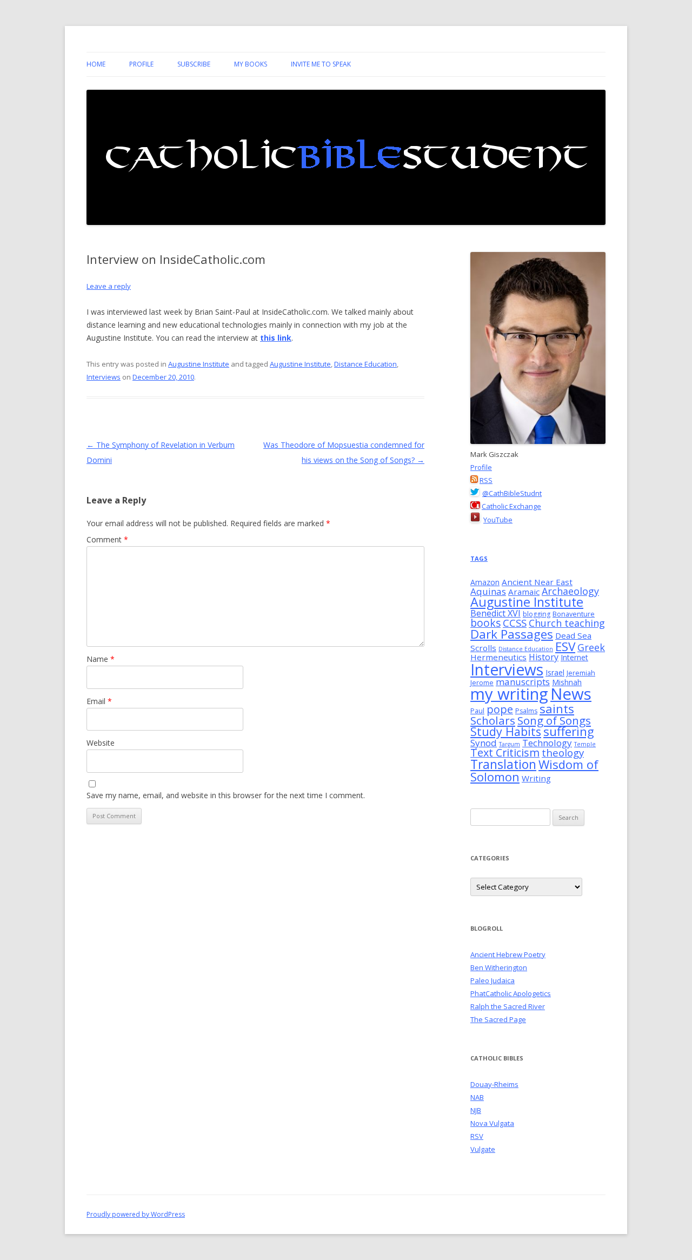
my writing (509, 694)
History (543, 657)
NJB (475, 1110)
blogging (536, 614)
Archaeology (570, 591)
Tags (479, 558)
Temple (585, 744)
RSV (476, 1136)
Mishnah (567, 682)
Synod (483, 743)
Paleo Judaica (492, 980)
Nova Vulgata (492, 1123)
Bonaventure (574, 614)
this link (275, 338)
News (570, 694)
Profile (141, 64)
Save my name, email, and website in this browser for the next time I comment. (225, 795)
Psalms (526, 710)
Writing (536, 778)
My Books (250, 64)
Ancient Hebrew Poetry (507, 954)
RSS (486, 480)
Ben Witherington (498, 967)
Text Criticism (505, 752)
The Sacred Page (498, 1019)
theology (563, 752)
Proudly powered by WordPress (135, 1214)
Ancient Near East (537, 581)
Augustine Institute (198, 364)
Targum (509, 744)
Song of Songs (554, 720)
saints (557, 708)
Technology (547, 743)
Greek (591, 647)
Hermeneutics (498, 657)
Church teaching (567, 622)
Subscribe (193, 64)
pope (500, 709)
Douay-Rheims (494, 1084)
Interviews (103, 377)
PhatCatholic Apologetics (510, 993)
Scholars (492, 720)
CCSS (515, 622)
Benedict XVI (495, 613)
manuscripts (523, 681)
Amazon (485, 582)
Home (95, 64)
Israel (554, 672)
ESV (565, 646)
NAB (477, 1097)
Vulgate (482, 1149)
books (485, 622)
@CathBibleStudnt (512, 493)
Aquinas (488, 591)
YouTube (498, 520)
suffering (568, 731)
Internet (574, 657)
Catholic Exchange (511, 506)
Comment (107, 539)
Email (99, 701)
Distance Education (365, 364)
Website (100, 743)
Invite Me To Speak (321, 64)
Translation (503, 764)
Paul (477, 710)
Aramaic (524, 591)
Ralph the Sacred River (507, 1006)
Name (100, 659)
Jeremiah (581, 673)
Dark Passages (511, 634)
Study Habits (505, 731)
